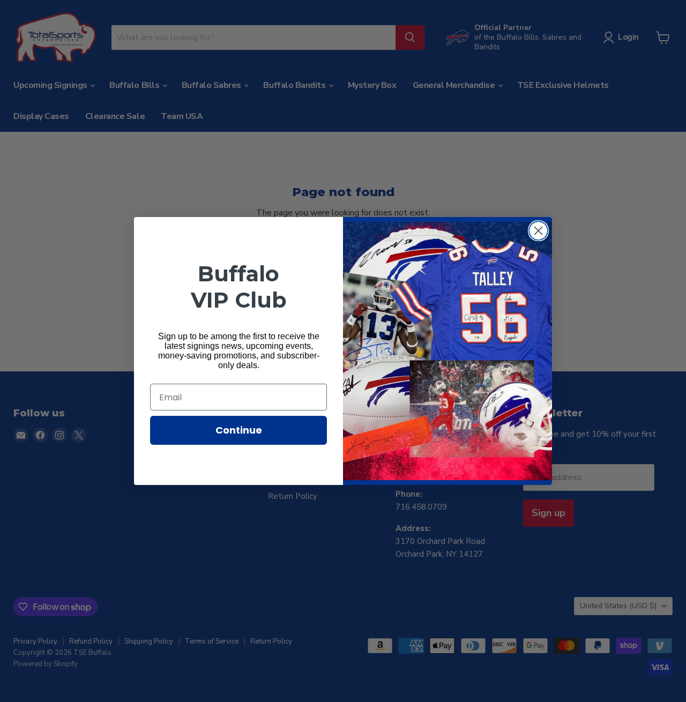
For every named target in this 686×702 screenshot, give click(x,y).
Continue (238, 430)
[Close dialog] (538, 230)
